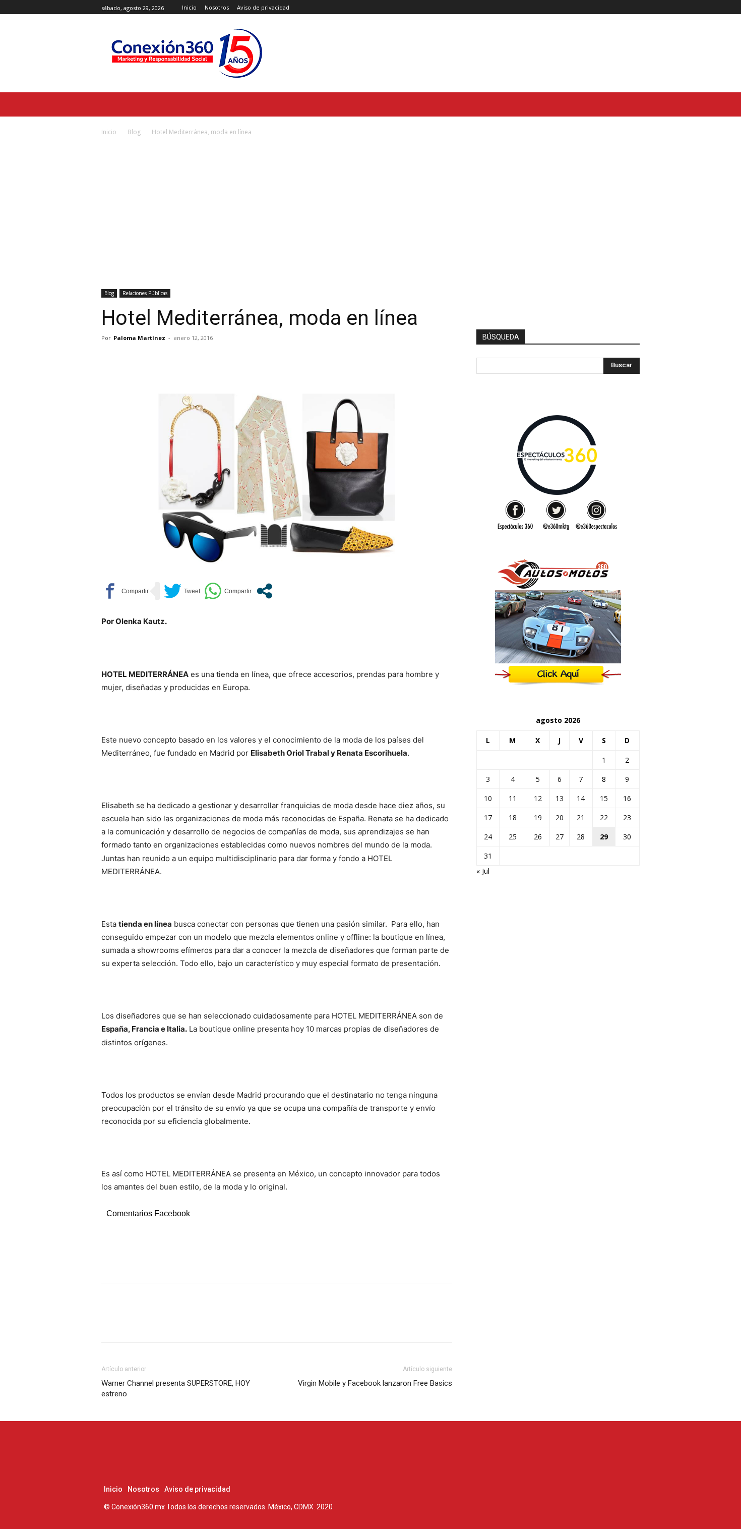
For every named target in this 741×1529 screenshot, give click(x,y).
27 (559, 836)
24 (488, 836)
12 (538, 798)
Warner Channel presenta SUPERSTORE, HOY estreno (175, 1388)
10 (488, 798)
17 (488, 817)
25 (513, 836)
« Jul (482, 871)
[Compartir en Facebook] (125, 591)
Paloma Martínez (139, 338)
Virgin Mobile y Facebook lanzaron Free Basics (375, 1383)
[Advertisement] (370, 213)
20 (559, 817)
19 (538, 817)
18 (513, 817)
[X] (634, 7)
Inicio (108, 132)
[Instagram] (622, 7)
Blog (134, 132)
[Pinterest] (158, 361)
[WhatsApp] (181, 361)
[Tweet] (182, 591)
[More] (204, 361)
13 (559, 798)
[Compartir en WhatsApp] (228, 591)
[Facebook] (611, 7)
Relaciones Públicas (144, 293)
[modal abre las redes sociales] (264, 591)
